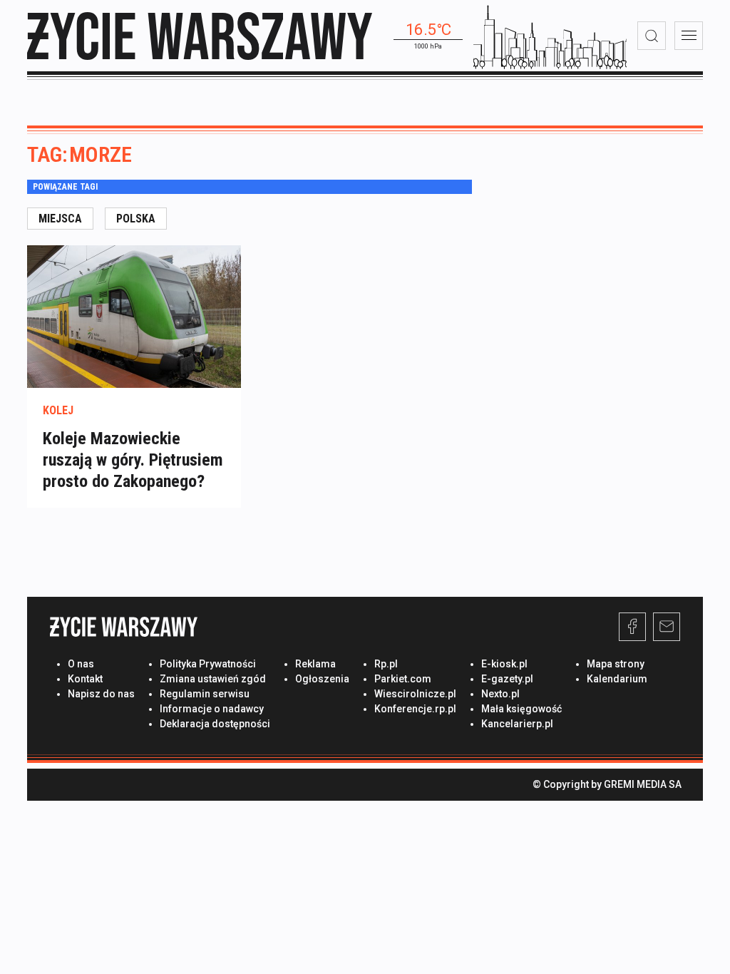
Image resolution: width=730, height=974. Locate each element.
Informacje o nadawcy (212, 708)
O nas (81, 664)
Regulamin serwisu (205, 693)
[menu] (688, 35)
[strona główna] (199, 36)
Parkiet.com (402, 679)
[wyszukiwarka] (651, 35)
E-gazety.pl (507, 679)
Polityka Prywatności (208, 664)
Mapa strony (615, 664)
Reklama (315, 664)
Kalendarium (617, 679)
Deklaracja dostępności (215, 723)
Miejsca (60, 218)
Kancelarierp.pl (517, 723)
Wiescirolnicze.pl (415, 693)
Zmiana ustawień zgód (213, 679)
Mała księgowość (521, 708)
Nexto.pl (500, 693)
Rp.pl (386, 664)
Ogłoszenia (322, 679)
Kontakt (85, 679)
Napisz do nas (101, 693)
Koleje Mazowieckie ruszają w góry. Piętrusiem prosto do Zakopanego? (133, 460)
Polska (135, 218)
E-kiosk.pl (504, 664)
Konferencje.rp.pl (415, 708)
